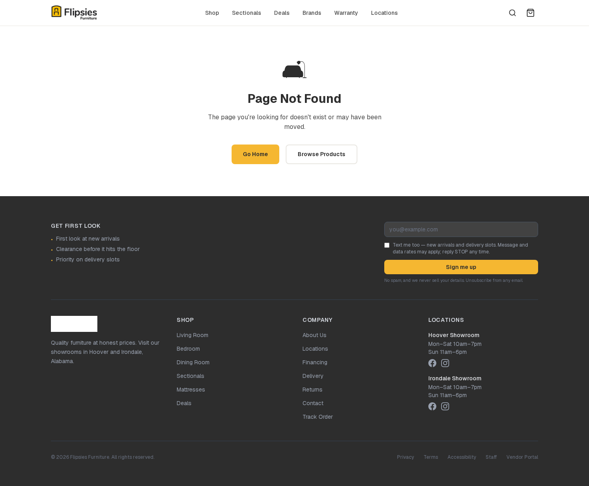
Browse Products (321, 154)
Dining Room (193, 362)
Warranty (346, 12)
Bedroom (188, 348)
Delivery (313, 376)
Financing (315, 362)
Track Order (318, 416)
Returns (313, 389)
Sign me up (461, 267)
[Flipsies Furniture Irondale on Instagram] (445, 406)
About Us (315, 335)
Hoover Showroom (454, 335)
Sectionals (246, 12)
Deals (282, 12)
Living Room (192, 335)
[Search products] (512, 13)
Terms (431, 457)
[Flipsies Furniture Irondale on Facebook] (432, 406)
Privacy (405, 457)
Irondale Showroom (455, 378)
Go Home (255, 154)
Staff (491, 457)
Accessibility (462, 457)
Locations (384, 12)
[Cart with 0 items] (530, 12)
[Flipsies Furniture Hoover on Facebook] (432, 363)
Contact (313, 403)
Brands (312, 12)
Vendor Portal (522, 457)
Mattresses (191, 389)
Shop (212, 12)
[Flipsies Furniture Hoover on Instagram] (445, 363)
